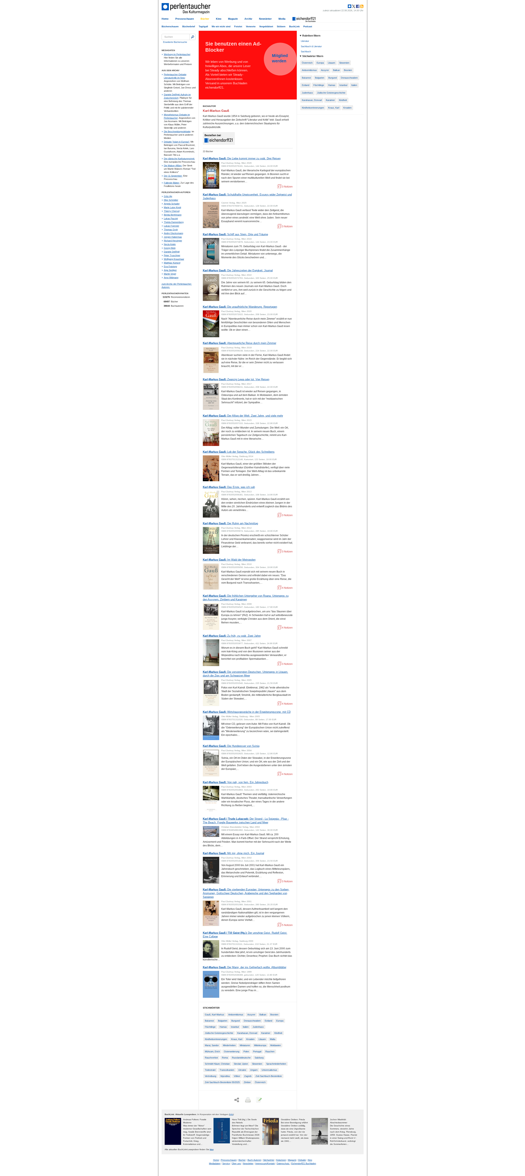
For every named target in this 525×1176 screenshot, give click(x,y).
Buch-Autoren (254, 1160)
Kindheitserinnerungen (216, 1039)
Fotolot (238, 26)
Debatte (302, 1160)
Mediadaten (214, 1163)
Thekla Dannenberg (174, 222)
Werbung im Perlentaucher (177, 54)
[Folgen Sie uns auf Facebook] (357, 6)
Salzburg (259, 1057)
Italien (246, 1027)
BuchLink (294, 26)
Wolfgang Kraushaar (174, 259)
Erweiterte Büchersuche (175, 42)
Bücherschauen (170, 26)
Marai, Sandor (212, 1045)
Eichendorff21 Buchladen (303, 1163)
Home (165, 18)
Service (226, 1163)
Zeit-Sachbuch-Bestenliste (269, 1076)
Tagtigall (203, 26)
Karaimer (265, 1033)
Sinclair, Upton (241, 1064)
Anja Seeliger (170, 270)
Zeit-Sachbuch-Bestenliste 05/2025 (222, 1082)
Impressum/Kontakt (265, 1163)
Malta (272, 1039)
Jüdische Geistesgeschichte (219, 1033)
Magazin (233, 18)
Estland (268, 1020)
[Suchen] (192, 37)
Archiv (248, 18)
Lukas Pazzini (171, 218)
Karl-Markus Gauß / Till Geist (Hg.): (245, 934)
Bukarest (209, 1020)
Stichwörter (268, 1160)
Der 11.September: (173, 176)
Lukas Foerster (171, 226)
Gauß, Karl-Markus (214, 1014)
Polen (246, 1051)
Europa (279, 1020)
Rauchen (269, 1051)
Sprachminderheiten (276, 1064)
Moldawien (275, 1045)
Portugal (257, 1051)
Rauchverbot (211, 1057)
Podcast (307, 26)
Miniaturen (245, 1045)
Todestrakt (210, 1070)
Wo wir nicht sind (221, 26)
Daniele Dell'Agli (171, 251)
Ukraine (242, 1070)
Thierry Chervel (171, 211)
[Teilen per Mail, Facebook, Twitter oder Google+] (236, 1100)
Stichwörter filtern (312, 56)
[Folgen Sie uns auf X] (353, 6)
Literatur (305, 41)
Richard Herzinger (173, 240)
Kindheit (278, 1033)
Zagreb (247, 1076)
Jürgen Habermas (173, 237)
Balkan (262, 1014)
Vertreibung (210, 1076)
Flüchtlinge (210, 1027)
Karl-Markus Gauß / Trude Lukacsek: (246, 820)
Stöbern (281, 26)
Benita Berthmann (172, 215)
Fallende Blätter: (172, 183)
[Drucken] (247, 1100)
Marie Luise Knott (172, 207)
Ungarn (254, 1070)
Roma (225, 1057)
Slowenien (257, 1064)
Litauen (262, 1039)
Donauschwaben (252, 1020)
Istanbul (235, 1027)
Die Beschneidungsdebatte (177, 131)
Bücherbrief (188, 26)
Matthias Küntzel (172, 263)
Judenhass (258, 1027)
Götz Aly (168, 196)
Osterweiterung (231, 1051)
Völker (237, 1076)
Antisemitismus (235, 1014)
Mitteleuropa (260, 1045)
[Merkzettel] (258, 1100)
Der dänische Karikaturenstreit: (179, 158)
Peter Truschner (172, 255)
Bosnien (274, 1014)
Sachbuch (306, 51)
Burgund (235, 1020)
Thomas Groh (171, 229)
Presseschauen (184, 18)
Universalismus (269, 1070)
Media (281, 18)
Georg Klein (170, 248)
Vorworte (251, 26)
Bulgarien (222, 1020)
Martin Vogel (170, 274)
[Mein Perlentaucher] (349, 6)
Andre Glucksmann (173, 233)
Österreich (260, 1082)
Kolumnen (281, 1160)
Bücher (205, 18)
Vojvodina (225, 1076)
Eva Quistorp (170, 266)
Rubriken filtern (311, 35)
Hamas (223, 1027)
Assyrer (251, 1014)
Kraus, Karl (236, 1039)
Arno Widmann (171, 277)
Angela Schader (172, 203)
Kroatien (250, 1039)
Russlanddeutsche (241, 1057)
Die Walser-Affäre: (173, 165)
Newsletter (265, 18)
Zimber (247, 1082)
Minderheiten (229, 1045)
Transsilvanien (227, 1070)
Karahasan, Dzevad (247, 1033)
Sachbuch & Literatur (311, 46)
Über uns (236, 1163)
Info (231, 1114)
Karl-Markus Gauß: (242, 158)
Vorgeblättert (266, 26)
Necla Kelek (170, 244)
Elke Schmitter (171, 200)
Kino (218, 18)
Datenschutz (283, 1163)
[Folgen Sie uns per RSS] (361, 6)
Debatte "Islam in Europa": (177, 142)
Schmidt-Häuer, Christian (217, 1064)
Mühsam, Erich (212, 1051)
